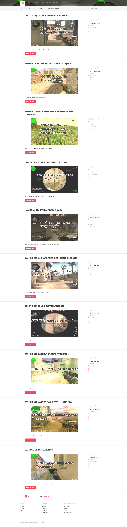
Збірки (29, 2)
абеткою (57, 8)
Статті (43, 2)
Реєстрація (45, 512)
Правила (44, 510)
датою (35, 8)
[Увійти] (105, 3)
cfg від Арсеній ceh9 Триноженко (46, 162)
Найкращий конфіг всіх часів (43, 210)
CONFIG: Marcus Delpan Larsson (44, 306)
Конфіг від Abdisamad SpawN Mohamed (48, 402)
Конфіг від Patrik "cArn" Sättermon (47, 354)
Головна (44, 506)
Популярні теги (93, 8)
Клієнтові (55, 2)
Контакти (44, 508)
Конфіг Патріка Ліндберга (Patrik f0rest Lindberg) (50, 113)
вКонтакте (66, 506)
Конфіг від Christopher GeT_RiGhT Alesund (51, 258)
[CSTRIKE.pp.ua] (22, 3)
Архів (64, 2)
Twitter (65, 510)
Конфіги (36, 2)
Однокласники (67, 512)
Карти (48, 2)
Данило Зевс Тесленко (39, 450)
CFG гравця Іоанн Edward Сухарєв (46, 16)
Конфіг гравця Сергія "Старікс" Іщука (48, 64)
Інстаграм (66, 514)
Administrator (93, 27)
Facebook (66, 508)
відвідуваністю (50, 8)
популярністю (41, 8)
